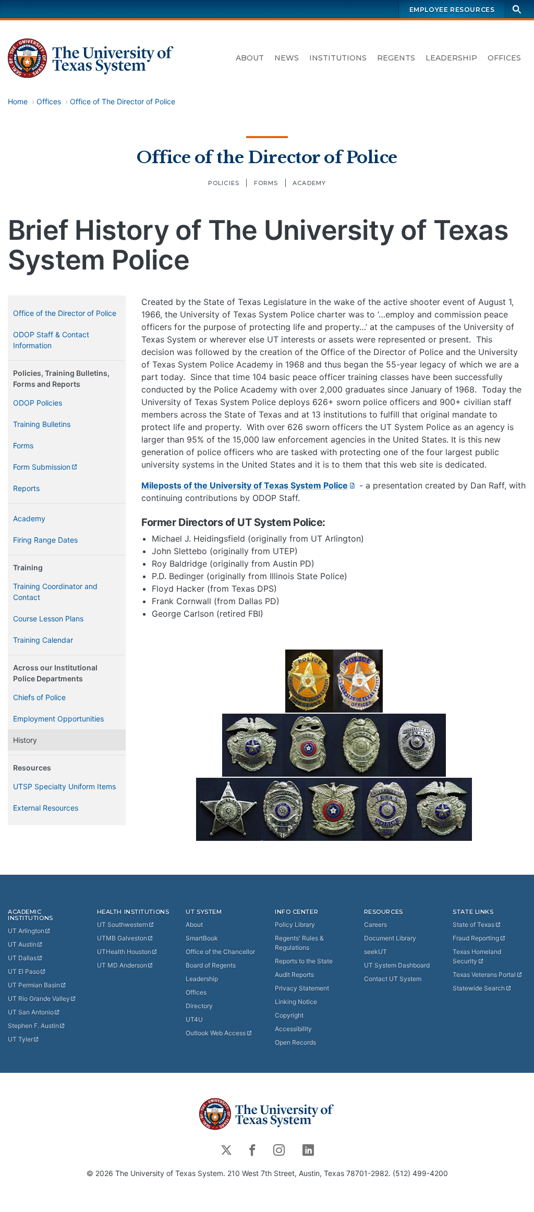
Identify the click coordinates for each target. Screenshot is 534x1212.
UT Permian (34, 985)
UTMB (122, 938)
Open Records (295, 1042)
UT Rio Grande (39, 998)
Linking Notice (296, 1002)
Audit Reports (294, 974)
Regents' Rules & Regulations (299, 942)
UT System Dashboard (397, 965)
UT (26, 931)
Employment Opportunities (58, 718)
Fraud (476, 938)
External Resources (45, 807)
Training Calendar (43, 639)
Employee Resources (452, 10)
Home (18, 101)
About (250, 58)
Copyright (289, 1015)
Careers (375, 924)
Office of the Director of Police (267, 157)
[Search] (516, 9)
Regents (396, 58)
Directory (199, 1006)
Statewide (479, 988)
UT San (31, 1012)
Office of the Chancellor (220, 952)
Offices (504, 58)
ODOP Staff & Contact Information (51, 340)
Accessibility (293, 1029)
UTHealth (124, 952)
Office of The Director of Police (122, 101)
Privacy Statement (302, 988)
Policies (223, 183)
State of (473, 924)
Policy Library (295, 924)
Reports (26, 488)
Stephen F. (33, 1026)
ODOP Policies (37, 402)
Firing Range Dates (45, 539)
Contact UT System (392, 979)
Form (41, 466)
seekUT (375, 952)
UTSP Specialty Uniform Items (64, 786)
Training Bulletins (41, 424)
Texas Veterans (484, 974)
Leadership (451, 58)
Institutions (338, 58)
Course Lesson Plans (48, 618)
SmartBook (202, 938)
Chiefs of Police (39, 697)
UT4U (194, 1019)
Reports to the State (304, 961)
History (25, 740)
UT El (24, 971)
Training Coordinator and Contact (55, 592)
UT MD (122, 965)
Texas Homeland (477, 956)
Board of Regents (211, 965)
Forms (266, 183)
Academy (309, 183)
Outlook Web (216, 1033)
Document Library (390, 938)
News (286, 58)
